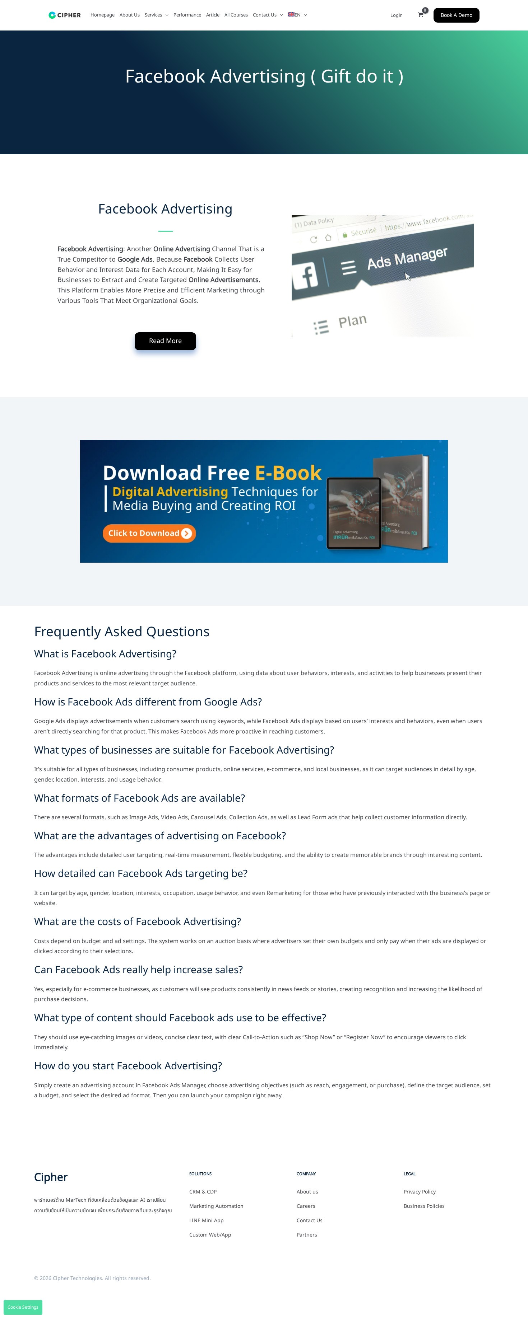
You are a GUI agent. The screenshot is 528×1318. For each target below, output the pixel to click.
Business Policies (424, 1206)
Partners (307, 1235)
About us (307, 1192)
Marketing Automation (216, 1206)
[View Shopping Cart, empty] (420, 15)
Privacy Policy (420, 1192)
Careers (306, 1206)
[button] (165, 15)
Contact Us (310, 1220)
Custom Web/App (210, 1235)
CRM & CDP (203, 1192)
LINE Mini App (206, 1220)
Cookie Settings (23, 1307)
